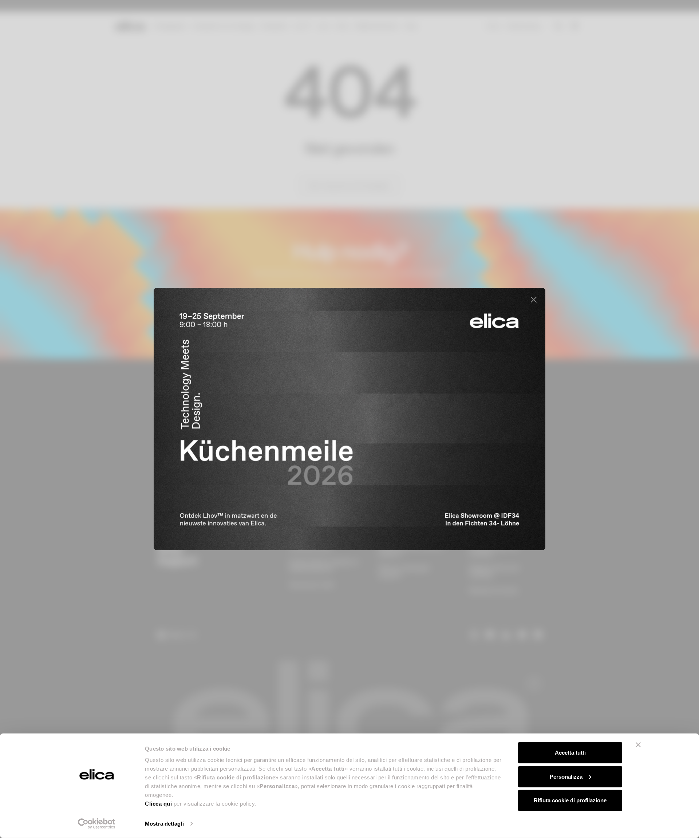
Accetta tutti (570, 753)
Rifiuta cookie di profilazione (570, 800)
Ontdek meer (495, 518)
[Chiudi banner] (638, 744)
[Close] (534, 299)
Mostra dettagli (164, 824)
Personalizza (566, 776)
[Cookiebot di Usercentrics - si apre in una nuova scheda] (97, 823)
